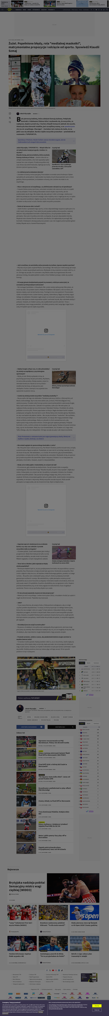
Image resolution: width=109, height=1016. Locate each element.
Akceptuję (97, 1005)
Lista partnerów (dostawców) (56, 1008)
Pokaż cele (97, 1010)
